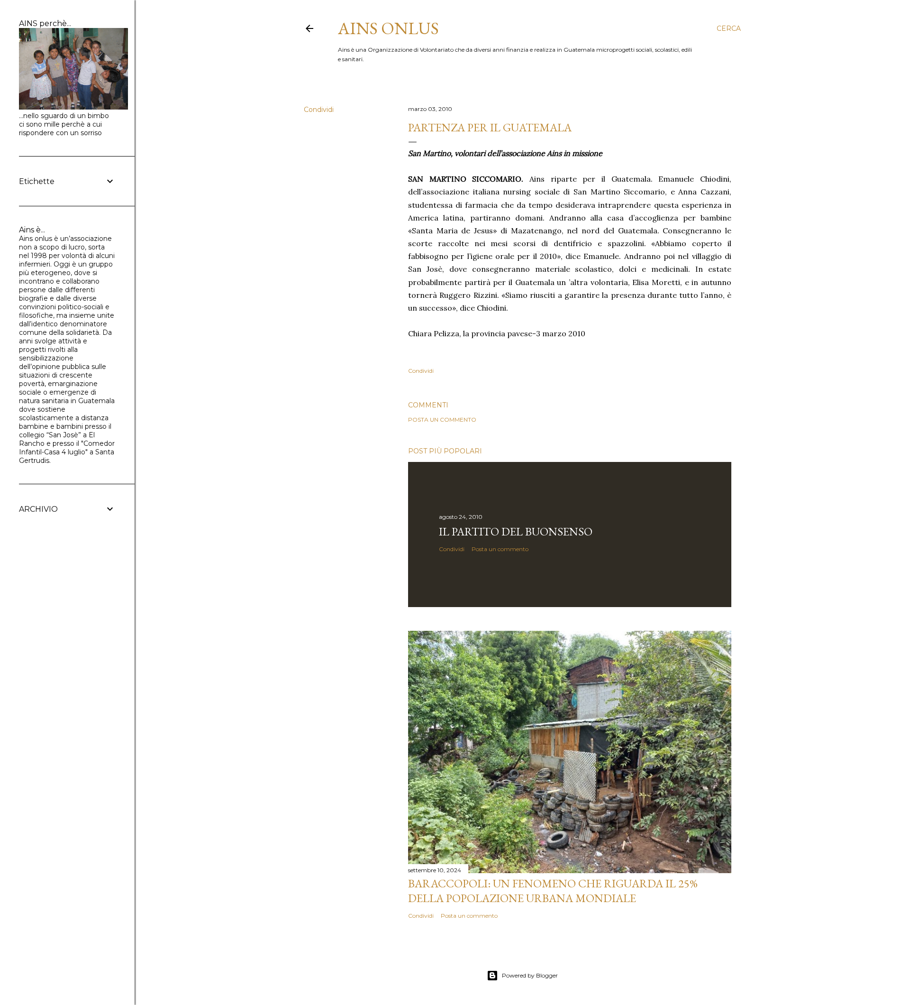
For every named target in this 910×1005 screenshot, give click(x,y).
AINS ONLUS (388, 28)
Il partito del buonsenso (515, 531)
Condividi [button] (319, 109)
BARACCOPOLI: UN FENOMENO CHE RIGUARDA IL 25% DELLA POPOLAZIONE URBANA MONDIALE (553, 890)
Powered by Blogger (530, 975)
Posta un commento (442, 419)
